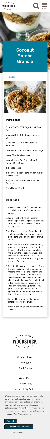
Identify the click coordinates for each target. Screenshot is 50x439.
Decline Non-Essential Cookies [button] (18, 427)
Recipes (11, 76)
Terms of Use (29, 384)
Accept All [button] (10, 421)
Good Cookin (25, 368)
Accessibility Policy (29, 390)
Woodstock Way (25, 356)
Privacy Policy (24, 408)
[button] (14, 432)
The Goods (25, 362)
